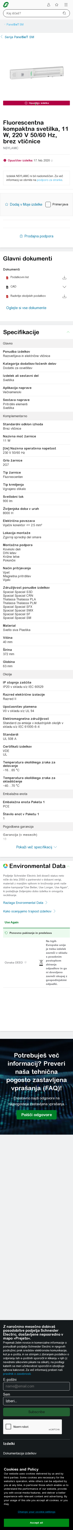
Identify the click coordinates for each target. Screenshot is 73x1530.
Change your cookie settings (36, 1511)
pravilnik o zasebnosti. (17, 1373)
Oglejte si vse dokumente (26, 308)
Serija (19, 37)
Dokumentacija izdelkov (19, 1453)
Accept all (36, 1522)
